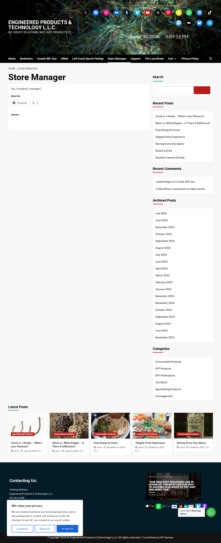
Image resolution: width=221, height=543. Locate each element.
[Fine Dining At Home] (110, 426)
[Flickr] (116, 12)
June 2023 (161, 330)
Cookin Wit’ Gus (47, 58)
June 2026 (161, 220)
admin (17, 451)
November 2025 (165, 227)
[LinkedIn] (199, 12)
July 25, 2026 (30, 451)
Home (12, 58)
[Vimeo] (137, 12)
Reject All (45, 528)
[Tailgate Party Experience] (152, 426)
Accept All (67, 528)
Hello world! (197, 188)
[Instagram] (106, 12)
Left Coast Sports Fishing (87, 58)
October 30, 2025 (156, 447)
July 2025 (161, 254)
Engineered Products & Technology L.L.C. (40, 24)
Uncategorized (164, 396)
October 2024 (163, 309)
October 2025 (163, 233)
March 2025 (162, 275)
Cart (170, 58)
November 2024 (165, 302)
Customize (22, 528)
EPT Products (163, 368)
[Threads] (158, 12)
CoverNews (149, 537)
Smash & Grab (163, 150)
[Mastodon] (179, 23)
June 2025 (161, 261)
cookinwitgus (164, 181)
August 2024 (163, 323)
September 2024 (165, 316)
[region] (45, 518)
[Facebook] (96, 12)
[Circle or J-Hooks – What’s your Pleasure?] (27, 426)
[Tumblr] (127, 12)
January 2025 (163, 289)
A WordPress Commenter (171, 188)
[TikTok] (210, 12)
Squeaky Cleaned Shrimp (169, 157)
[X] (85, 12)
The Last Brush (154, 58)
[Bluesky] (199, 23)
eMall (64, 58)
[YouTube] (148, 12)
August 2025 (163, 247)
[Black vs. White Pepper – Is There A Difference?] (69, 426)
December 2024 (164, 296)
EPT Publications (165, 375)
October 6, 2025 (197, 447)
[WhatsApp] (189, 12)
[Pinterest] (168, 12)
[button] (211, 59)
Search (158, 77)
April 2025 (161, 268)
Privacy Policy (190, 58)
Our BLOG (161, 382)
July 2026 (161, 213)
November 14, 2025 (116, 447)
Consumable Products (168, 361)
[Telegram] (210, 23)
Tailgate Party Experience (170, 136)
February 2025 (164, 282)
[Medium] (189, 23)
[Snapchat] (179, 12)
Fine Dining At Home (167, 129)
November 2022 (165, 337)
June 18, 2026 (72, 451)
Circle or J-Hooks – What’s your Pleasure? (179, 116)
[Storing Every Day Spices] (193, 426)
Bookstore (26, 58)
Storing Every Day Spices (169, 143)
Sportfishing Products (168, 389)
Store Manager (117, 58)
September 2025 (165, 240)
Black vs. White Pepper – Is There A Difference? (182, 123)
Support (136, 58)
